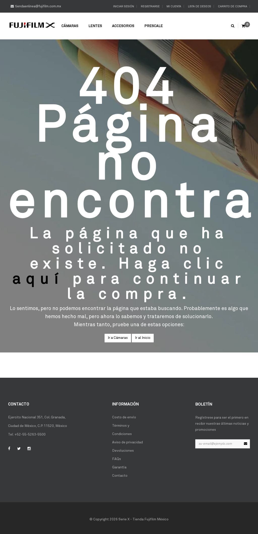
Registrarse (150, 6)
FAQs (116, 459)
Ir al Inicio (142, 338)
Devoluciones (123, 450)
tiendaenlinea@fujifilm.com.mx (38, 6)
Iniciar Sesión (123, 6)
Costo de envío (124, 417)
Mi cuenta (173, 6)
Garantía (119, 467)
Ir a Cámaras (118, 338)
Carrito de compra (232, 6)
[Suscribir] (245, 444)
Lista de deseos (199, 6)
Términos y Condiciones (122, 430)
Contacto (119, 475)
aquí (38, 279)
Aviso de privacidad (127, 442)
